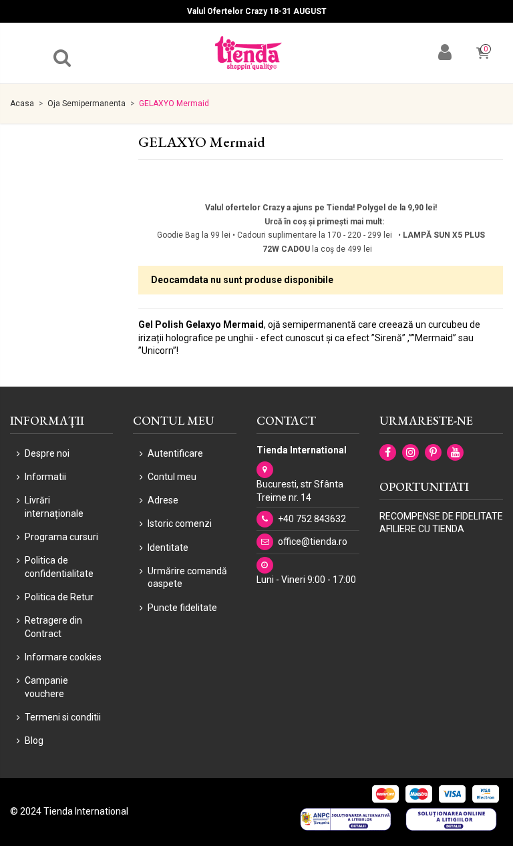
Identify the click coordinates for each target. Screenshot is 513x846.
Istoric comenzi (180, 523)
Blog (34, 740)
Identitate (168, 547)
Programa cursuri (61, 537)
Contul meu (172, 476)
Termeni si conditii (63, 717)
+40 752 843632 (312, 518)
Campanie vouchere (46, 687)
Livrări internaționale (54, 507)
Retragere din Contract (53, 627)
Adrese (163, 500)
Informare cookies (63, 657)
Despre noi (47, 453)
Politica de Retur (59, 597)
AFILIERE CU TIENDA (421, 528)
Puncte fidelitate (182, 607)
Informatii (45, 476)
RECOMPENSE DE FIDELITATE (441, 516)
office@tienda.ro (312, 541)
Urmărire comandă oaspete (187, 578)
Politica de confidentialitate (59, 567)
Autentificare (175, 453)
